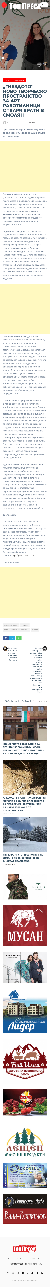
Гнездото (24, 625)
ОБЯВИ (32, 1259)
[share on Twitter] (3, 52)
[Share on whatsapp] (19, 638)
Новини (40, 1259)
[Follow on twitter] (13, 1273)
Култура (8, 80)
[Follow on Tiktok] (28, 1273)
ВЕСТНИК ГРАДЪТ (16, 1264)
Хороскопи (24, 1259)
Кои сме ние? (13, 1259)
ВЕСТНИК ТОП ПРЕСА (33, 1264)
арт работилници (11, 625)
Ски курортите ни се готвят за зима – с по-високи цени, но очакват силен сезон (23, 858)
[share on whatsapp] (3, 46)
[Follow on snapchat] (32, 1273)
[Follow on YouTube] (23, 1273)
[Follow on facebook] (8, 1273)
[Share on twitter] (12, 638)
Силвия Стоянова (14, 123)
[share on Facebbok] (3, 58)
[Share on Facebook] (6, 638)
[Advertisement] (25, 166)
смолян (35, 629)
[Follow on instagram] (18, 1273)
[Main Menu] (4, 5)
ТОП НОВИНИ (19, 80)
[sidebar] (46, 4)
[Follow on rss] (42, 1273)
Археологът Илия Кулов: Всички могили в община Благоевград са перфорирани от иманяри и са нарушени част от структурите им (24, 804)
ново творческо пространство (16, 629)
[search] (42, 5)
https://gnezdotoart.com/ (23, 555)
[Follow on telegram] (37, 1273)
